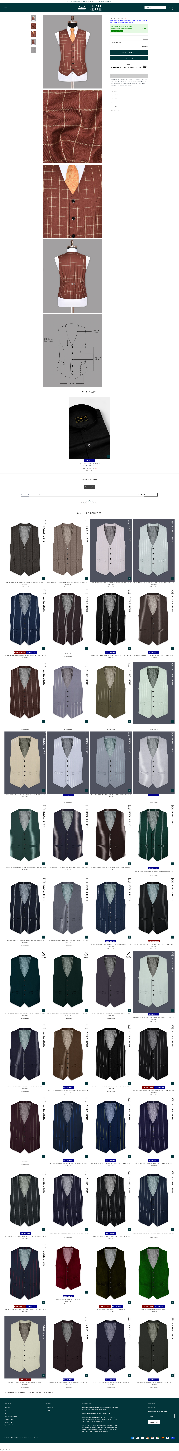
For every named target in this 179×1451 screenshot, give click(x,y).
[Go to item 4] (33, 34)
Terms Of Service (9, 1425)
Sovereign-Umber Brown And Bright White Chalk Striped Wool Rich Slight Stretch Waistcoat (153, 655)
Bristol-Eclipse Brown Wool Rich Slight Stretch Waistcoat (68, 1382)
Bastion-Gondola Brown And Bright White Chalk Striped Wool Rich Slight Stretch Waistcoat (111, 868)
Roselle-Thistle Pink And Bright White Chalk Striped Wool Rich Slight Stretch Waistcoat (111, 582)
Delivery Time (114, 99)
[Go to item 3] (33, 26)
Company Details (115, 110)
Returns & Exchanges (10, 1416)
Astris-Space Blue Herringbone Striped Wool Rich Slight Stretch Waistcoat (25, 655)
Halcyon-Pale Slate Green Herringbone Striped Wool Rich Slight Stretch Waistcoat (153, 1017)
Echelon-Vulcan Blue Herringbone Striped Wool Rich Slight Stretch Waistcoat (25, 941)
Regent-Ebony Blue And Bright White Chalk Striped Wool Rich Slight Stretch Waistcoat (68, 1233)
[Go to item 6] (33, 50)
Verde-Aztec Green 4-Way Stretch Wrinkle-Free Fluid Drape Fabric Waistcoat (68, 1014)
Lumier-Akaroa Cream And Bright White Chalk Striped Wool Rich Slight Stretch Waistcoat (25, 794)
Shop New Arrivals (5, 1450)
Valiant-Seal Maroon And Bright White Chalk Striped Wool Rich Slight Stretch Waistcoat (25, 1160)
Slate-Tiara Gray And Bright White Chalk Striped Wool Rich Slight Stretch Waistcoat (154, 582)
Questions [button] (35, 495)
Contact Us (49, 1407)
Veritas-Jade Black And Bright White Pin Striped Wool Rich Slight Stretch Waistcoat (153, 1090)
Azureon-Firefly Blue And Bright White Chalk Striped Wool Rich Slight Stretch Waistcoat (154, 1233)
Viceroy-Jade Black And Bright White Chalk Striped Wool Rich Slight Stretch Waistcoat (110, 1236)
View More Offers (117, 31)
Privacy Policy (8, 1422)
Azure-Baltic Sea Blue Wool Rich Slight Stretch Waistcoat (111, 1382)
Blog (5, 1410)
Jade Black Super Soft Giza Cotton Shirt (89, 463)
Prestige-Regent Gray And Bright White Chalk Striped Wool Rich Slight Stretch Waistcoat (111, 794)
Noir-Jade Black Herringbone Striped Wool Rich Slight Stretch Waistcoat (111, 655)
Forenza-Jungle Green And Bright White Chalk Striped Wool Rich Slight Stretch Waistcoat (25, 868)
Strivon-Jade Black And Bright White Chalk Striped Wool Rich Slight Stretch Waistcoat (153, 944)
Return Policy (114, 107)
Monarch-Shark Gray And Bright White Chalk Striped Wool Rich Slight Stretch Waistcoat (68, 941)
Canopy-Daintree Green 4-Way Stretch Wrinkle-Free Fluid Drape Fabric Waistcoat (25, 1014)
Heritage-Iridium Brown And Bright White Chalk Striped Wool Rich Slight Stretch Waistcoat (25, 582)
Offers (48, 1410)
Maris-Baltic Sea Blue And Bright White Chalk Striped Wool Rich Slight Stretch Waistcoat (68, 868)
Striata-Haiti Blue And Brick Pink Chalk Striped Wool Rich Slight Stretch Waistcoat (25, 1310)
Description (114, 91)
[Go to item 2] (33, 18)
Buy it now (129, 58)
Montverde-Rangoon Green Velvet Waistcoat (111, 1309)
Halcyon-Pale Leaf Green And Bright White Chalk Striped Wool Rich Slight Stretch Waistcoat (153, 725)
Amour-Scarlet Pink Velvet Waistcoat (68, 1299)
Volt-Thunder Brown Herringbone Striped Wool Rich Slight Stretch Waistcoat (68, 652)
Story (112, 76)
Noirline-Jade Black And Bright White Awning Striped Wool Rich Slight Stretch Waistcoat (111, 1087)
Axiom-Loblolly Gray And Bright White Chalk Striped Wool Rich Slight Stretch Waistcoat (68, 798)
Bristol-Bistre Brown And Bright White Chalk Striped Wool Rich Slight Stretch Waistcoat (25, 725)
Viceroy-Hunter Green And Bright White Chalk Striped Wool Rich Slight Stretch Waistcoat (25, 1236)
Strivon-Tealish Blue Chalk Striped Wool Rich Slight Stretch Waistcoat (68, 1163)
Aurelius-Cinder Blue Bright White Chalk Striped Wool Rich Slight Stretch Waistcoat (25, 1087)
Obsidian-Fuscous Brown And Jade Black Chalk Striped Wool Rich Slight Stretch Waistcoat (68, 582)
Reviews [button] (24, 495)
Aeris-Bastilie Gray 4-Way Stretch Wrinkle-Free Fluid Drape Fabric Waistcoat (111, 1014)
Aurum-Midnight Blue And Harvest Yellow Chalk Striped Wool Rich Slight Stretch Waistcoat (110, 1163)
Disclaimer (114, 103)
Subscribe (154, 1422)
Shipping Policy (8, 1419)
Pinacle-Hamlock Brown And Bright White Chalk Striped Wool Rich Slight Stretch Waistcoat (110, 725)
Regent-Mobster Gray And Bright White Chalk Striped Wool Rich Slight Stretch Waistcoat (68, 725)
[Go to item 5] (33, 42)
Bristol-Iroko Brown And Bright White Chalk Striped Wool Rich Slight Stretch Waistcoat (68, 1090)
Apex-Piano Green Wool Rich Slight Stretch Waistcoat (154, 1382)
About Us (7, 1407)
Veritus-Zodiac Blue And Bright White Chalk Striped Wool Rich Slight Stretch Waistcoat (111, 944)
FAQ (5, 1413)
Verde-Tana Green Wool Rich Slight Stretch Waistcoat (25, 1382)
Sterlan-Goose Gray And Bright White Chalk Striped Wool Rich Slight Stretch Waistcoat (154, 798)
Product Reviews (89, 479)
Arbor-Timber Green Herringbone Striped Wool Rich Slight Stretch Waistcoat (153, 871)
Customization (115, 95)
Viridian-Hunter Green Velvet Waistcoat (153, 1309)
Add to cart (129, 52)
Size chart (145, 39)
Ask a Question (89, 487)
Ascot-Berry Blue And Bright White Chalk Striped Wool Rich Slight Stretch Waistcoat (153, 1163)
